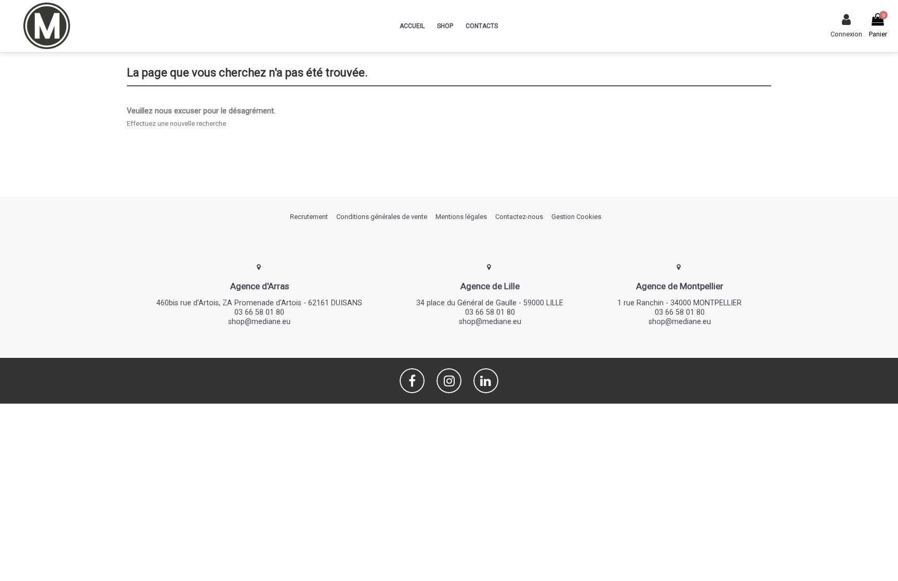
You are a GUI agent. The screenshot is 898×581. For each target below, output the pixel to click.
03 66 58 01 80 (259, 312)
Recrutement (309, 217)
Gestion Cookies (576, 217)
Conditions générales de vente (381, 217)
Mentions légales (461, 217)
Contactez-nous (519, 217)
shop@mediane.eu (259, 321)
